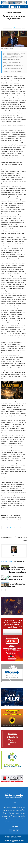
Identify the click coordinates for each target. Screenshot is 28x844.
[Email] (14, 527)
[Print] (17, 527)
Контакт (19, 837)
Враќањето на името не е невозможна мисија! (7, 536)
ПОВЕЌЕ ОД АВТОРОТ (18, 561)
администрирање (17, 515)
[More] (23, 27)
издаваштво (9, 515)
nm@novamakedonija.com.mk (16, 821)
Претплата (19, 836)
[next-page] (5, 590)
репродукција (5, 517)
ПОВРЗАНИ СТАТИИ (6, 561)
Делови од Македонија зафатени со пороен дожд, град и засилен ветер (17, 577)
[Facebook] (7, 527)
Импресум (7, 836)
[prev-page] (2, 590)
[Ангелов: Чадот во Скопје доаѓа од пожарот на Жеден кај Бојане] (5, 584)
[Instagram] (14, 830)
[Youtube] (17, 830)
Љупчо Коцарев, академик (11, 21)
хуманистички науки (16, 519)
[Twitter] (10, 527)
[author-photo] (14, 553)
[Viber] (20, 527)
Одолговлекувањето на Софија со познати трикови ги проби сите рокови (21, 538)
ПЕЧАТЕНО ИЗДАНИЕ (17, 12)
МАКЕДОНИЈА (9, 12)
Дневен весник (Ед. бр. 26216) (15, 517)
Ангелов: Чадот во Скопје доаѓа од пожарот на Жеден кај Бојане (17, 584)
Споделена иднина (6, 519)
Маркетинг (13, 836)
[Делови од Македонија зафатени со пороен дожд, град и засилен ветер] (5, 577)
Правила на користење (12, 837)
